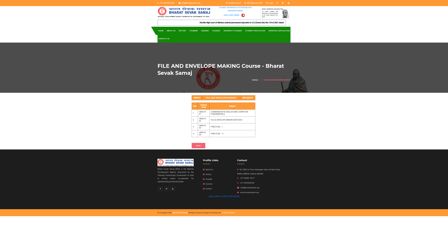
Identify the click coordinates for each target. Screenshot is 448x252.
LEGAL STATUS (214, 196)
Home (160, 31)
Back (198, 146)
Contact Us (163, 39)
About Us (171, 31)
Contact (209, 189)
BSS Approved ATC (255, 3)
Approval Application (279, 31)
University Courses (233, 31)
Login (271, 3)
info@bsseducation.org (190, 3)
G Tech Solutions (228, 213)
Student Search (235, 3)
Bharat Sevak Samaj (180, 213)
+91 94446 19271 (247, 178)
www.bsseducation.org (249, 192)
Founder (193, 31)
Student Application (255, 31)
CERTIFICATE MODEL (235, 11)
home (255, 80)
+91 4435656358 (167, 3)
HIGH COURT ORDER (231, 15)
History (182, 31)
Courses (216, 31)
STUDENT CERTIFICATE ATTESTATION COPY (235, 8)
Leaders (205, 31)
